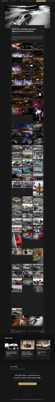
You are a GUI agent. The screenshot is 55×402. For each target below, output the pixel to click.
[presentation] (12, 344)
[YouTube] (27, 394)
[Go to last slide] (6, 350)
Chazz (13, 33)
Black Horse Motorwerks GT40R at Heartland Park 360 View (11, 353)
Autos (13, 27)
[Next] (48, 350)
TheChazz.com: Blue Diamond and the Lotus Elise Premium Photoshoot (27, 353)
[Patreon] (31, 394)
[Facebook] (25, 394)
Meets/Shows (16, 27)
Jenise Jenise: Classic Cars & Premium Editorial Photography (36, 331)
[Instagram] (23, 394)
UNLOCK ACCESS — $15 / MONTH (27, 383)
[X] (29, 394)
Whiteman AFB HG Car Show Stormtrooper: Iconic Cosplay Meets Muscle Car (17, 331)
